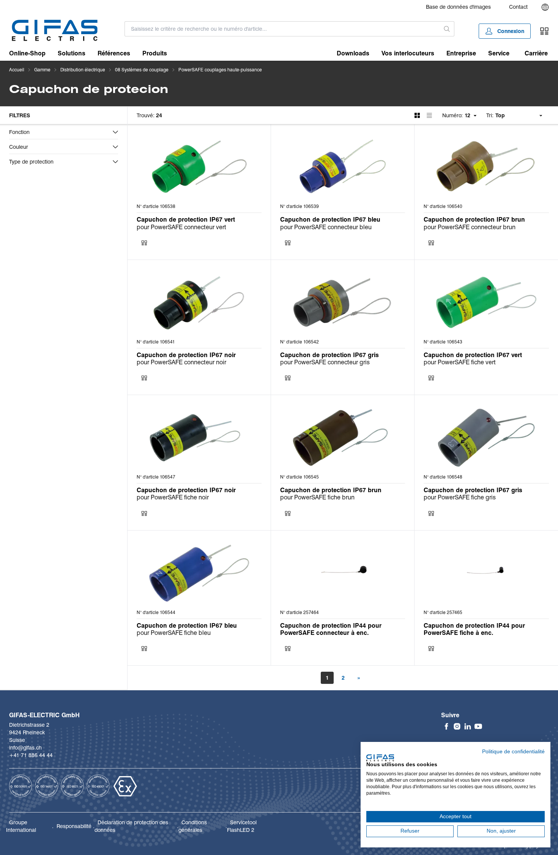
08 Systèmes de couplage (142, 69)
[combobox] (282, 28)
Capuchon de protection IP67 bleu (330, 219)
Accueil (16, 69)
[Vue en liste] (429, 115)
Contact (518, 7)
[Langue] (545, 7)
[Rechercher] (447, 28)
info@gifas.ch (25, 748)
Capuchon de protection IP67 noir (186, 355)
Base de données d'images (458, 7)
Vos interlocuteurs (407, 53)
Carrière (536, 53)
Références (114, 53)
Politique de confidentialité (513, 751)
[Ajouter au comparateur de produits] (144, 242)
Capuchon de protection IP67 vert (186, 219)
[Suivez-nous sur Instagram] (457, 726)
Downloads (353, 53)
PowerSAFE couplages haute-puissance (220, 69)
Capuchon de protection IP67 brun (474, 219)
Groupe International (21, 826)
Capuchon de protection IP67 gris (329, 355)
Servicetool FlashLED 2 (242, 826)
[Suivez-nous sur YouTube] (478, 726)
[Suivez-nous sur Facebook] (446, 726)
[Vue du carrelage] (417, 115)
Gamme (42, 69)
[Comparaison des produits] (544, 31)
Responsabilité (74, 826)
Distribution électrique (82, 69)
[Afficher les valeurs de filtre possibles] (115, 132)
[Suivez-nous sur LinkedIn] (467, 726)
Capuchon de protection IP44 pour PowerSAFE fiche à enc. (474, 629)
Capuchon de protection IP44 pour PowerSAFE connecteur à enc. (330, 629)
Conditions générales (192, 826)
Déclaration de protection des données (131, 826)
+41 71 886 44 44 (31, 755)
